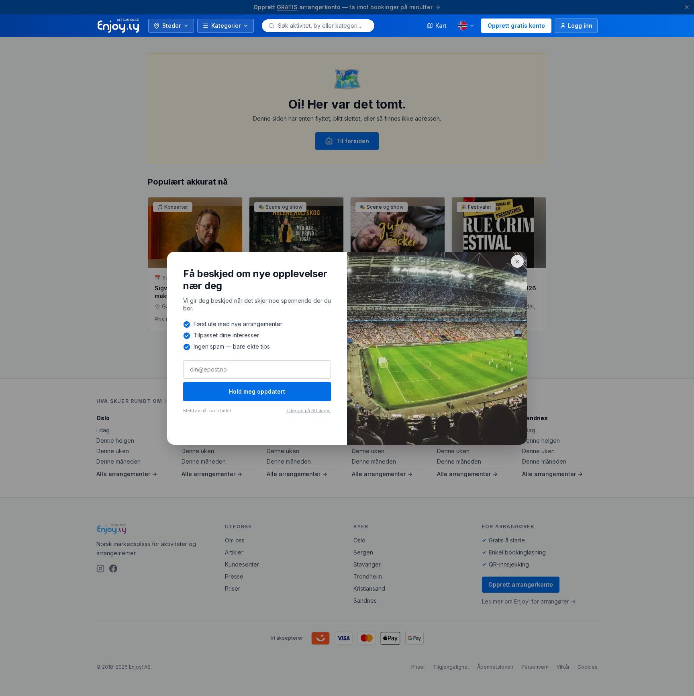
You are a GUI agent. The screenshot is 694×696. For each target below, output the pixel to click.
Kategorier (226, 25)
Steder (171, 25)
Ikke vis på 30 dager (309, 410)
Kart (441, 25)
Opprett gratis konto (516, 25)
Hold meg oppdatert (257, 391)
